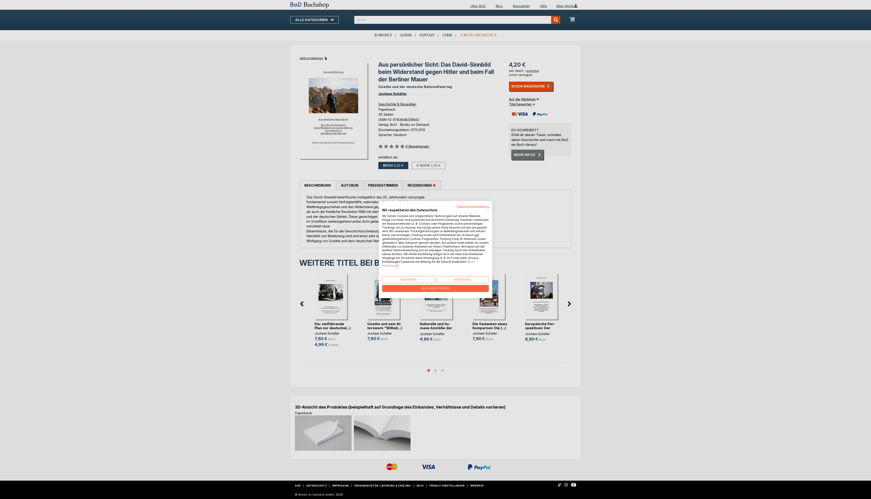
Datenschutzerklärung (473, 206)
